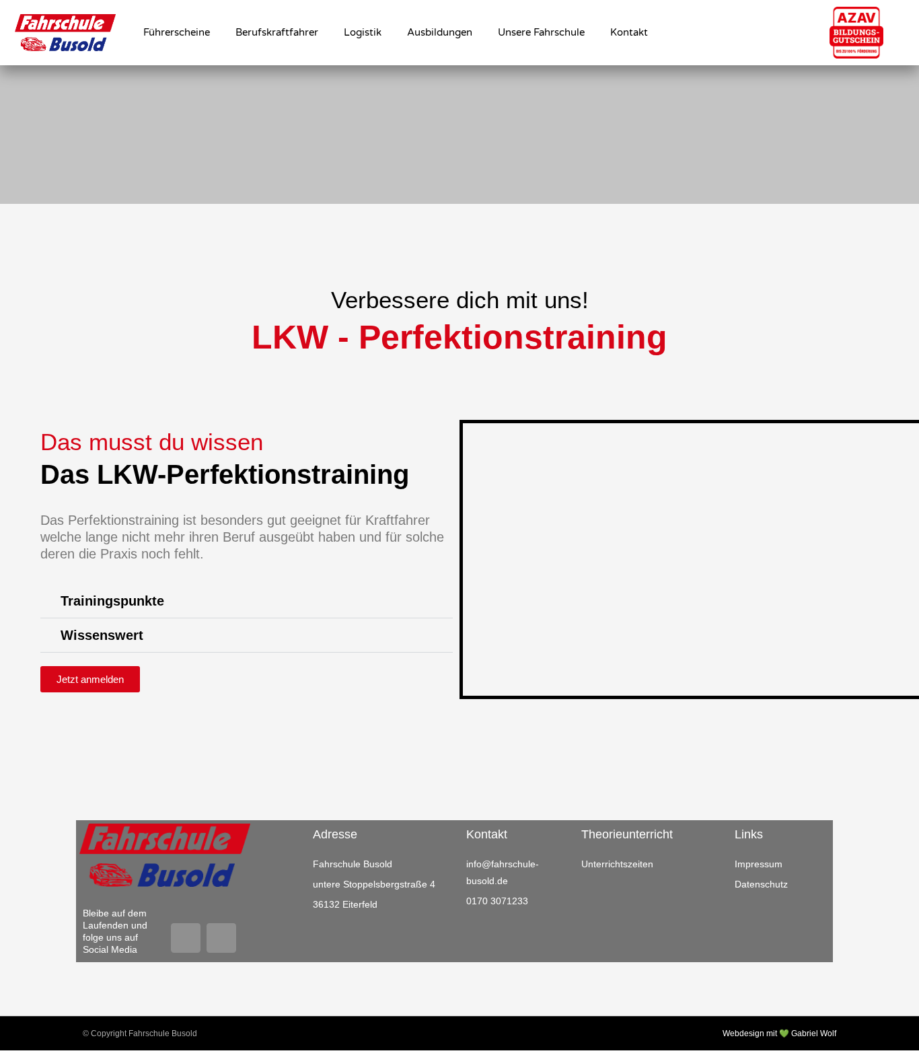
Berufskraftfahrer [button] (276, 32)
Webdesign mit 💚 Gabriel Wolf (779, 1033)
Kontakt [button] (629, 32)
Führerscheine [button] (176, 32)
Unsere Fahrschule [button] (541, 32)
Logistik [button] (362, 32)
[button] (246, 601)
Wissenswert (102, 635)
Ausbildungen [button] (439, 32)
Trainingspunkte (112, 600)
